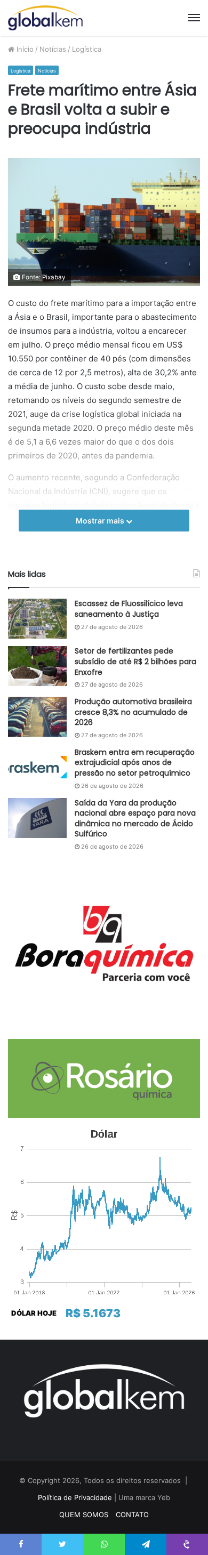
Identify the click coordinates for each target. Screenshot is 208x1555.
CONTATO (132, 1514)
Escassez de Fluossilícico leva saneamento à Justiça (129, 608)
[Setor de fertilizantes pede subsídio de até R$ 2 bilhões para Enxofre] (37, 666)
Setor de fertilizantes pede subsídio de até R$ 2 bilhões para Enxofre (135, 661)
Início (24, 49)
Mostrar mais (101, 520)
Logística (86, 49)
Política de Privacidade (75, 1497)
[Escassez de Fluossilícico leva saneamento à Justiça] (37, 619)
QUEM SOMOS (83, 1514)
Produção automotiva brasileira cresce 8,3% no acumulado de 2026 (133, 712)
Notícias (52, 49)
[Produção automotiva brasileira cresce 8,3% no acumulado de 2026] (37, 717)
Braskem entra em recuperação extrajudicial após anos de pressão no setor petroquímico (135, 762)
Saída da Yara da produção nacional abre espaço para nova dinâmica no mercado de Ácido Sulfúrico (135, 818)
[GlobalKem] (45, 17)
